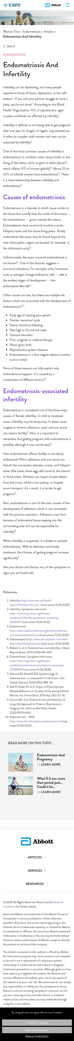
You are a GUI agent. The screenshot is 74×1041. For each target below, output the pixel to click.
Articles (48, 31)
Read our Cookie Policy (37, 1036)
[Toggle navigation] (67, 5)
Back (11, 46)
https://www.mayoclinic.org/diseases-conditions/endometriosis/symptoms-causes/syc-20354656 (37, 665)
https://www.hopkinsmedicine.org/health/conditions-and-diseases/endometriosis (39, 633)
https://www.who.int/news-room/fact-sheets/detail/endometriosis (39, 641)
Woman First (11, 31)
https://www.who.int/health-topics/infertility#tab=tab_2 (31, 602)
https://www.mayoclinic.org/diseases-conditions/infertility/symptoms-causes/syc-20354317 (35, 617)
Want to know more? (37, 1030)
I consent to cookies (37, 1022)
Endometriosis (32, 31)
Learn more (50, 764)
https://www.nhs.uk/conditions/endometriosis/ (35, 721)
